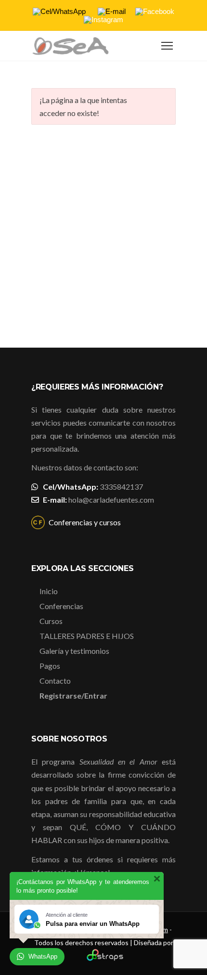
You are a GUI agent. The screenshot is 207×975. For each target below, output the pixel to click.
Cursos (51, 620)
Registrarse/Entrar (73, 695)
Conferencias (61, 606)
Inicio (48, 591)
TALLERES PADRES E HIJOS (86, 635)
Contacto (55, 680)
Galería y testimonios (74, 650)
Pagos (49, 665)
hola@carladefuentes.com (111, 499)
